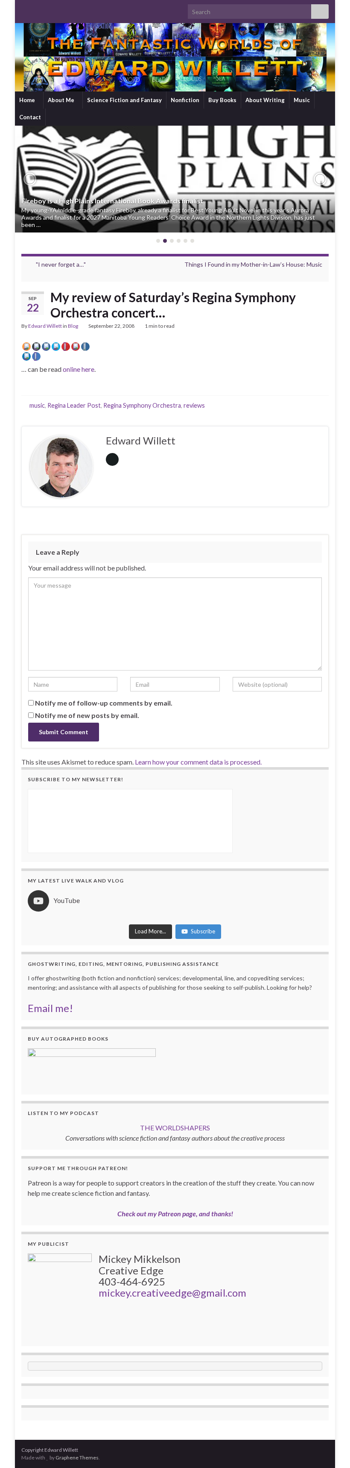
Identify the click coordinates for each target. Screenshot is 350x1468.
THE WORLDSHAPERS (175, 1128)
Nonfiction (185, 100)
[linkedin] (66, 9)
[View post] (175, 179)
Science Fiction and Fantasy (124, 100)
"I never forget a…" (61, 264)
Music (302, 100)
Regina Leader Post (74, 405)
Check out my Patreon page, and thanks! (175, 1213)
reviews (194, 405)
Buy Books (222, 100)
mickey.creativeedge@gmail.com (172, 1292)
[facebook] (53, 9)
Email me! (50, 1008)
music (37, 405)
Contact (30, 117)
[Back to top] (330, 1448)
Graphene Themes (77, 1457)
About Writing (265, 100)
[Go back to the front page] (175, 57)
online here (78, 369)
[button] (29, 179)
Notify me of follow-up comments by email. (103, 703)
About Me (62, 100)
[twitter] (39, 9)
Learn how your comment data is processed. (198, 762)
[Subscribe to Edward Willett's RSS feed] (25, 9)
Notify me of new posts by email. (87, 715)
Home (27, 100)
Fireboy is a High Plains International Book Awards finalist (112, 201)
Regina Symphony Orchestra (142, 405)
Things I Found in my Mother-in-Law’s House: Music (253, 264)
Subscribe (203, 931)
